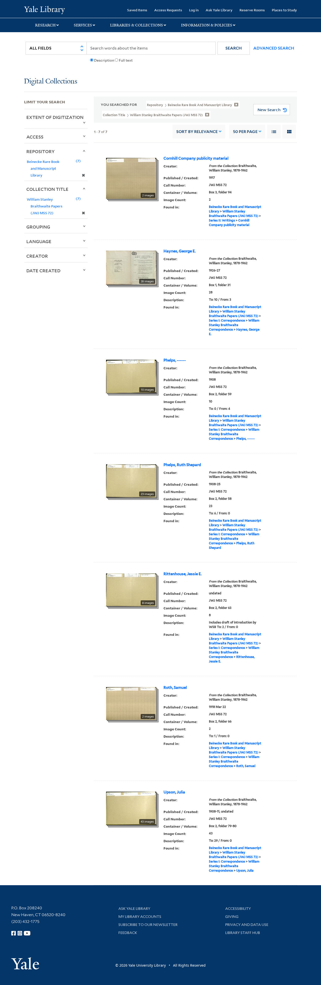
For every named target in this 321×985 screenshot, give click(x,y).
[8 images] (131, 589)
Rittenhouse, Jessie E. (183, 574)
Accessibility (238, 909)
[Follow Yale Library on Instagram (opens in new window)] (20, 933)
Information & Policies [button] (206, 25)
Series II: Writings (222, 220)
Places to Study (284, 10)
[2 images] (131, 178)
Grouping (38, 227)
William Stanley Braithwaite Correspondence (234, 325)
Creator (37, 256)
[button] (233, 48)
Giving (231, 917)
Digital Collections (50, 81)
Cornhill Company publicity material (196, 158)
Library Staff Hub (242, 933)
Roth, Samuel (175, 687)
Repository (40, 151)
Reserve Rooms (252, 10)
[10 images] (131, 376)
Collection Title (47, 189)
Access (34, 137)
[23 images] (131, 480)
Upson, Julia (174, 792)
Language (38, 241)
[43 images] (131, 808)
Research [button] (45, 25)
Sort (197, 131)
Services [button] (83, 25)
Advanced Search (273, 48)
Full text (126, 60)
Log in (194, 10)
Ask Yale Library (219, 10)
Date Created (43, 270)
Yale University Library (44, 9)
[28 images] (131, 267)
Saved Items (137, 10)
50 (245, 131)
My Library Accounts (139, 917)
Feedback (127, 933)
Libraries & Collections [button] (136, 25)
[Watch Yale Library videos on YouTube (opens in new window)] (27, 933)
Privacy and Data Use (246, 925)
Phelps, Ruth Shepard (182, 465)
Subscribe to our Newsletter (148, 925)
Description (104, 60)
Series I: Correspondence (227, 320)
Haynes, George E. (180, 251)
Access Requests (168, 10)
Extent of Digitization (55, 117)
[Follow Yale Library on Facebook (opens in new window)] (13, 933)
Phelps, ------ (175, 360)
